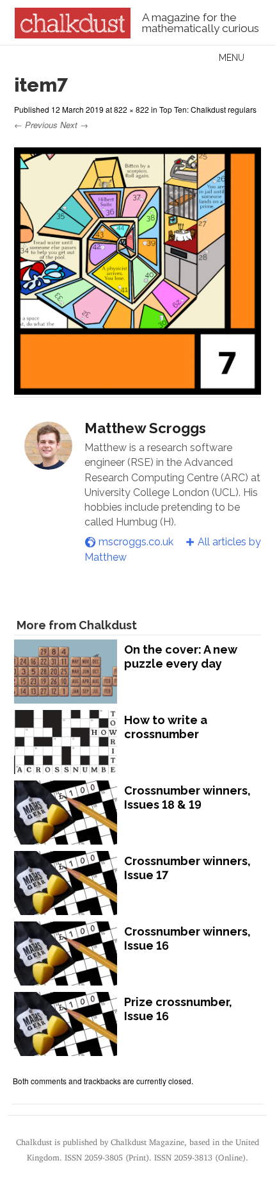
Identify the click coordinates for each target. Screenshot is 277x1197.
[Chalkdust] (73, 34)
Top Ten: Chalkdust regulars (208, 109)
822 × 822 (131, 109)
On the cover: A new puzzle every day (180, 656)
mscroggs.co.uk (136, 542)
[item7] (137, 388)
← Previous (36, 125)
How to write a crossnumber (165, 727)
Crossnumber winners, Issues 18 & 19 (187, 797)
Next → (74, 125)
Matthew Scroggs (145, 428)
